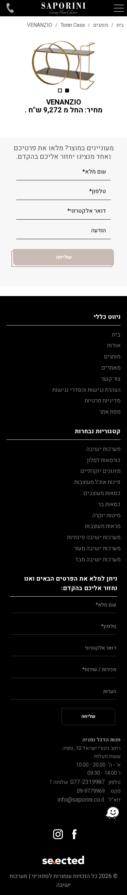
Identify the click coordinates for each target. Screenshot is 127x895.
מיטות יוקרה (106, 515)
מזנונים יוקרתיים (100, 471)
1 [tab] (67, 90)
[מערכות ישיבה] (63, 8)
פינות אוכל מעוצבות (97, 482)
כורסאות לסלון (103, 460)
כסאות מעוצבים (101, 493)
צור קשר (110, 378)
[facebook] (71, 831)
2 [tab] (60, 90)
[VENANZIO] (63, 64)
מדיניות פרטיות (102, 400)
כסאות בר (109, 504)
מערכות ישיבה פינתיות (93, 537)
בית (116, 334)
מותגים (112, 356)
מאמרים (110, 367)
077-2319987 (86, 782)
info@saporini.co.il (81, 799)
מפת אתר (109, 411)
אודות (113, 345)
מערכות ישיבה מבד (97, 559)
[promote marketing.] (63, 858)
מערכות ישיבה (103, 449)
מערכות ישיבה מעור (97, 548)
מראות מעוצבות (102, 526)
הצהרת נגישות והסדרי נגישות (86, 390)
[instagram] (55, 831)
